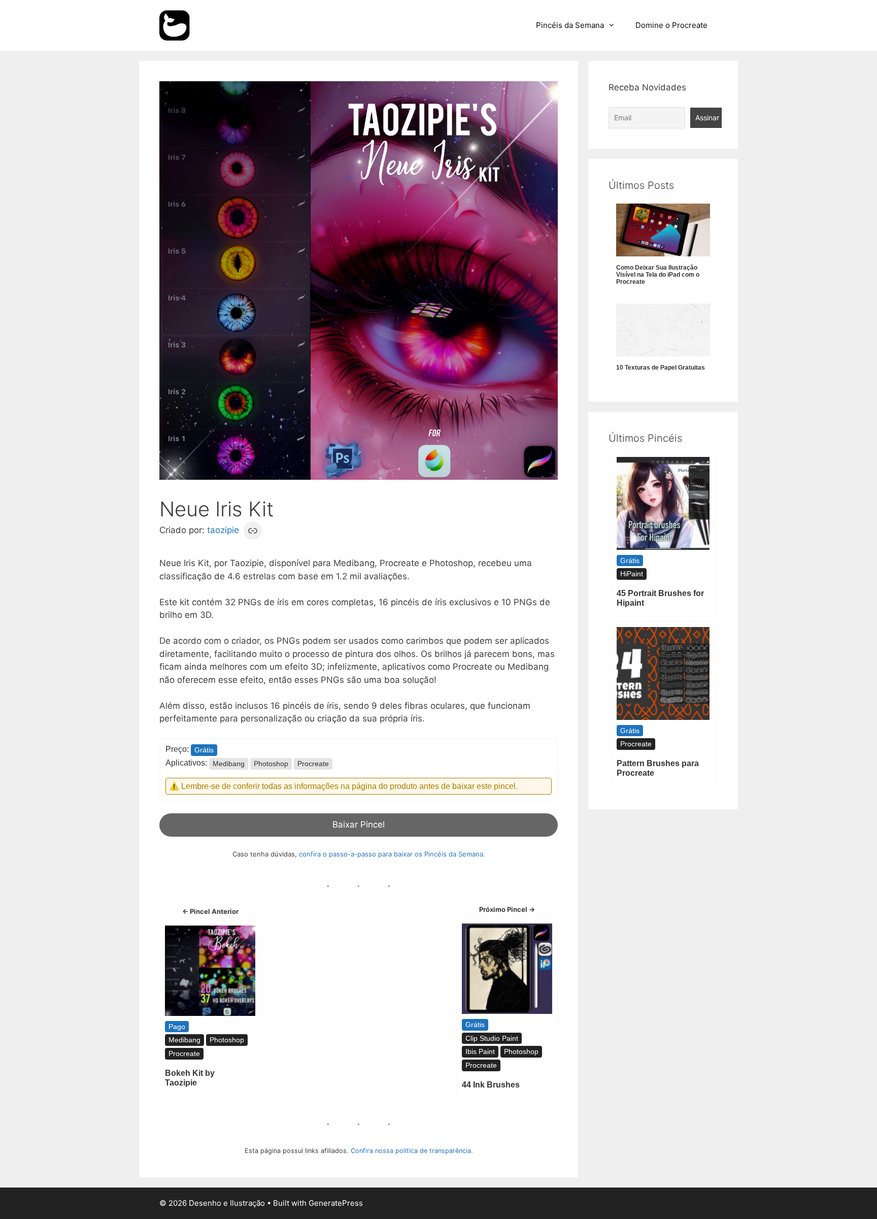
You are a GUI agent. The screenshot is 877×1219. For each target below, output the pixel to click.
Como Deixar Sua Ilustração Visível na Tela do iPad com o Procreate (657, 275)
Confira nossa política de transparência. (412, 1151)
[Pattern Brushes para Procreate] (663, 673)
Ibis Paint (480, 1051)
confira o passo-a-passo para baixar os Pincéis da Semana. (392, 854)
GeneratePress (336, 1203)
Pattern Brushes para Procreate (658, 768)
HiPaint (631, 574)
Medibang (229, 764)
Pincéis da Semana (570, 25)
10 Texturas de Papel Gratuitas (660, 367)
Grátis (204, 750)
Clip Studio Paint (491, 1038)
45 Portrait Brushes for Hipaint (660, 598)
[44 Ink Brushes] (507, 969)
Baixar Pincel (358, 824)
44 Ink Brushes (491, 1084)
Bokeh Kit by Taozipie (190, 1078)
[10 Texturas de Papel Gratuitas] (663, 330)
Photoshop (271, 764)
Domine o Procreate (671, 25)
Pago (176, 1027)
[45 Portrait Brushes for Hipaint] (663, 503)
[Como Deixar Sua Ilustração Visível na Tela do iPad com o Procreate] (663, 230)
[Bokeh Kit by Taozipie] (210, 971)
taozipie (223, 530)
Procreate (313, 764)
